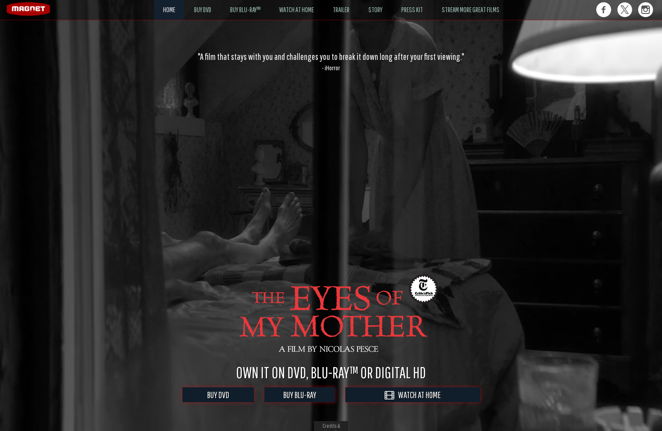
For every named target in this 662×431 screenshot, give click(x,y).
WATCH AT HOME (417, 395)
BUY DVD (218, 395)
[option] (331, 62)
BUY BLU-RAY (299, 395)
